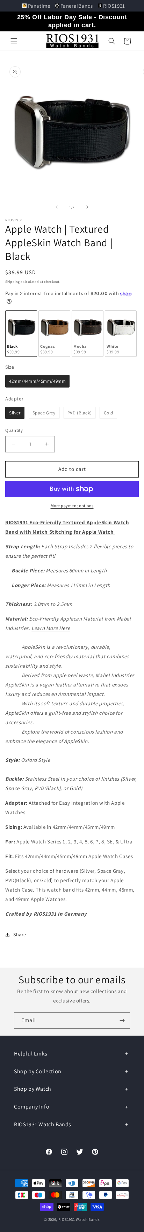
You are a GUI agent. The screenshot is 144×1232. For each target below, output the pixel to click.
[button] (14, 41)
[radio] (21, 333)
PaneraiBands (76, 5)
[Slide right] (87, 207)
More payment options (72, 505)
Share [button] (19, 934)
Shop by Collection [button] (38, 1071)
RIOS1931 (113, 5)
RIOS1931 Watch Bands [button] (42, 1124)
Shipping (12, 281)
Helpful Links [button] (31, 1053)
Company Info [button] (31, 1106)
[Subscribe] (122, 1020)
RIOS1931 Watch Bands (79, 1219)
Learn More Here (50, 628)
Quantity (14, 430)
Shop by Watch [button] (32, 1088)
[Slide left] (56, 207)
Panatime (39, 5)
